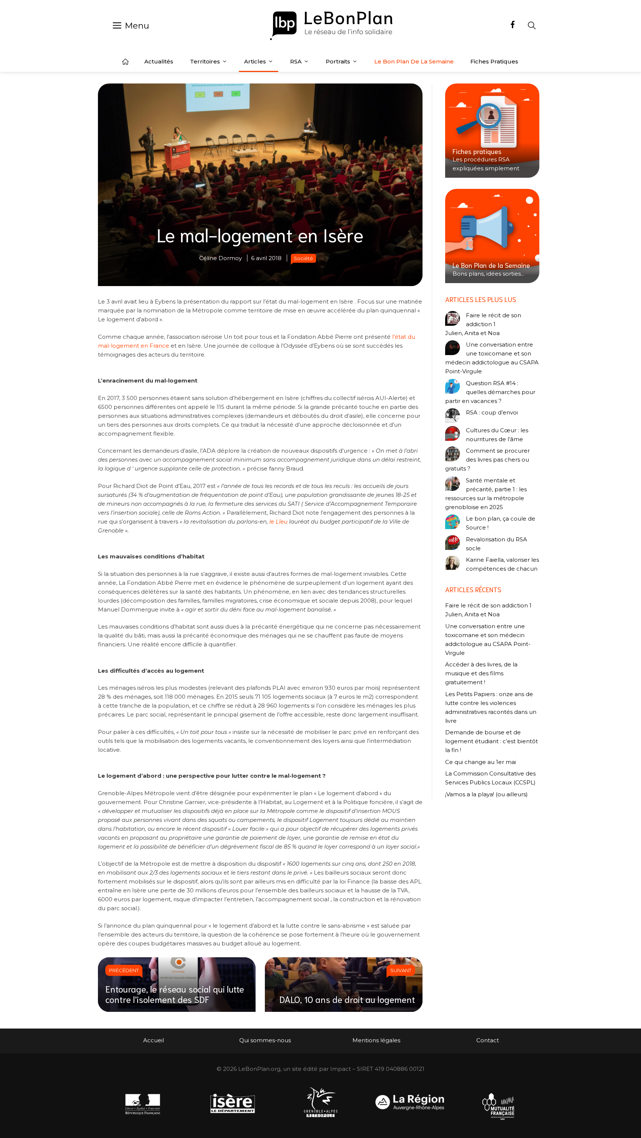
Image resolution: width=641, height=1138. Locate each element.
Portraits (338, 61)
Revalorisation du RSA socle (496, 544)
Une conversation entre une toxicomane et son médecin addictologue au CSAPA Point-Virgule (492, 358)
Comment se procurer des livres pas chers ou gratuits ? (487, 459)
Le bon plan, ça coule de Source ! (500, 523)
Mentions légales (376, 1040)
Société (303, 258)
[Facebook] (512, 25)
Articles (255, 61)
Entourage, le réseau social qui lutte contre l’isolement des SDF (174, 994)
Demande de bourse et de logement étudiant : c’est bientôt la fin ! (491, 741)
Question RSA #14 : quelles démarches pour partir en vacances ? (490, 392)
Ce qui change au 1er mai (480, 761)
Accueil (125, 61)
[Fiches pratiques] (492, 130)
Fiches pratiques (494, 61)
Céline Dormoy (220, 258)
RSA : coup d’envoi (492, 412)
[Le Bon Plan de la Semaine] (492, 236)
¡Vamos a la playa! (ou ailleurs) (486, 794)
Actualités (158, 61)
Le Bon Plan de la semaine (414, 61)
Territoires (205, 61)
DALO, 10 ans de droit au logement (347, 999)
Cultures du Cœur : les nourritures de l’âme (497, 435)
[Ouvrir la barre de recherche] (532, 25)
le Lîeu (278, 521)
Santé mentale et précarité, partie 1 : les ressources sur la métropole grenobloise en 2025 (486, 494)
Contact (487, 1040)
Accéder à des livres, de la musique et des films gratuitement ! (481, 673)
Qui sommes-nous (265, 1040)
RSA (296, 61)
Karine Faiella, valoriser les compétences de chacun (502, 564)
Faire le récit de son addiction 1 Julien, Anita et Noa (483, 324)
